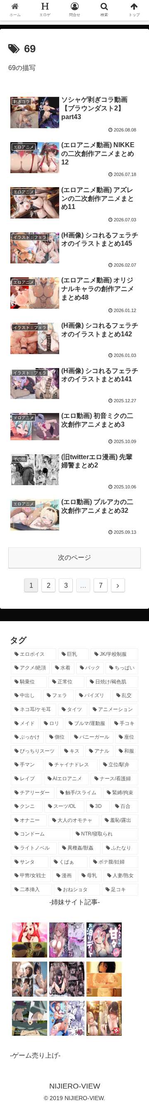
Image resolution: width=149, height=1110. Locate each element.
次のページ (74, 557)
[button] (133, 827)
